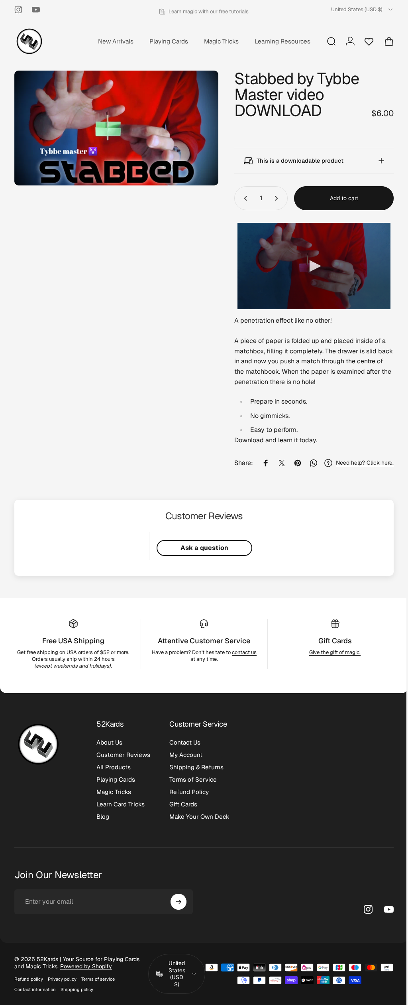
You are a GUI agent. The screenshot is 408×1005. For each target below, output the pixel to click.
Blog (102, 816)
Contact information (35, 989)
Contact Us (184, 742)
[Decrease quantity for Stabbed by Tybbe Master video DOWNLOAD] (238, 198)
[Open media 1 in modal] (113, 126)
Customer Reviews (123, 755)
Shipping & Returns (196, 767)
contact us (241, 652)
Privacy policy (62, 979)
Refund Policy (189, 792)
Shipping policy (77, 989)
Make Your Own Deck (199, 816)
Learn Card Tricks (120, 804)
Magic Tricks (113, 792)
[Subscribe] (178, 902)
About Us (109, 742)
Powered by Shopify (86, 966)
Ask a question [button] (201, 548)
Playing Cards (115, 779)
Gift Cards (330, 640)
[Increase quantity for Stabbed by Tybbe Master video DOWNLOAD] (272, 198)
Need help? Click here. (359, 462)
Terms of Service (193, 779)
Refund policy (28, 979)
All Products (113, 767)
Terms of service (98, 979)
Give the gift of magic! (330, 652)
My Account (185, 755)
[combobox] (362, 9)
